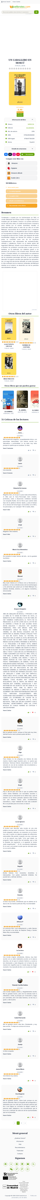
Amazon (14, 163)
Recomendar (29, 154)
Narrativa (31, 124)
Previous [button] (2, 401)
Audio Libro (15, 178)
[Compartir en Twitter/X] (10, 154)
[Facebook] (5, 1164)
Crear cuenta (16, 1)
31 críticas (20, 115)
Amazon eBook (16, 173)
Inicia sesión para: (13, 187)
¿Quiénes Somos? (20, 1138)
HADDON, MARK (22, 412)
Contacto (20, 1153)
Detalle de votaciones (19, 149)
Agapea (14, 168)
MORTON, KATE (8, 412)
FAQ (20, 1144)
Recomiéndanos (20, 1147)
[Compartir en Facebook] (6, 154)
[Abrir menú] (36, 12)
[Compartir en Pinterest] (18, 154)
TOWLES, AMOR (20, 66)
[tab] (20, 120)
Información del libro (19, 120)
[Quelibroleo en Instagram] (14, 154)
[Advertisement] (20, 37)
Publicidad (20, 1150)
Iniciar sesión (6, 1)
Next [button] (38, 401)
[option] (8, 402)
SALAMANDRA (30, 128)
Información (20, 1141)
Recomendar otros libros (17, 205)
